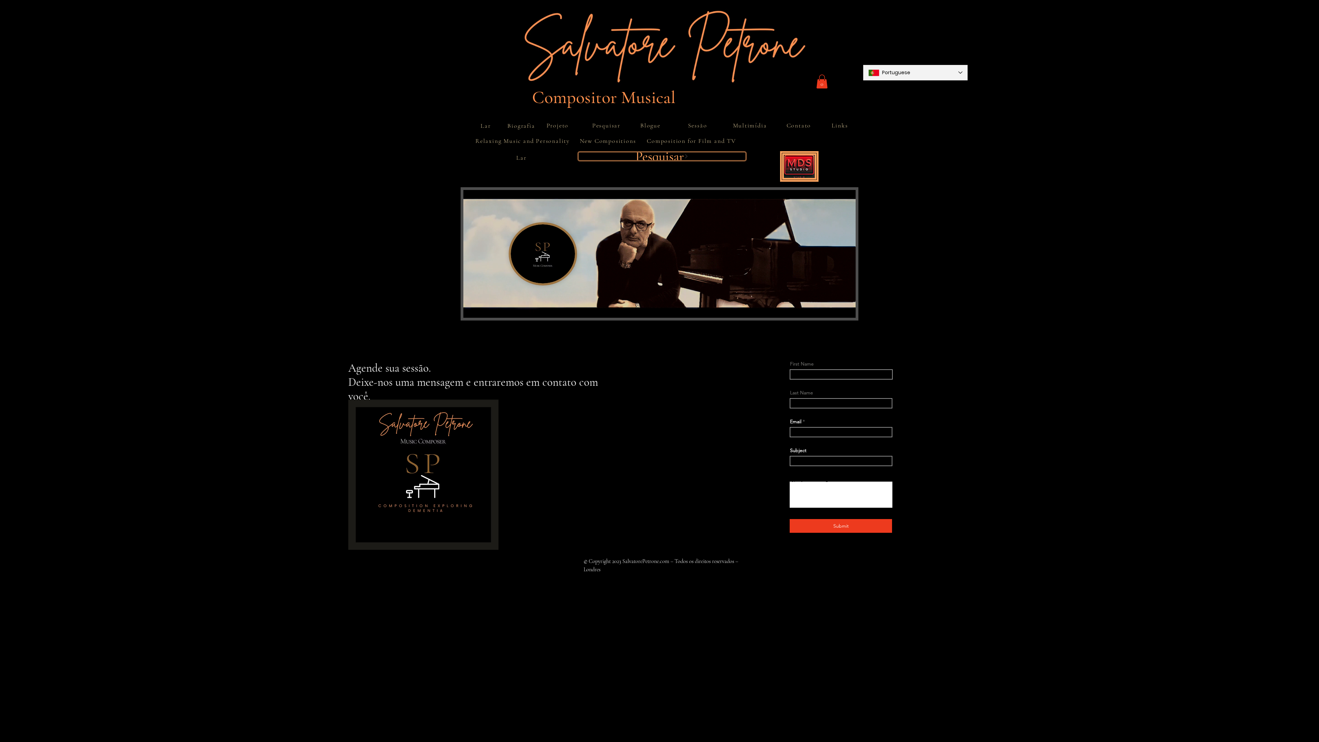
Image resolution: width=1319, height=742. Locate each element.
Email (795, 421)
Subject (798, 450)
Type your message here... (818, 479)
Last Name (801, 392)
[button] (822, 82)
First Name (802, 363)
